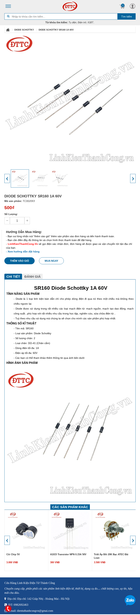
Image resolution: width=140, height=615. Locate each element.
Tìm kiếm (126, 16)
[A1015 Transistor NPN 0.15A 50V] (68, 530)
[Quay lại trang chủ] (8, 30)
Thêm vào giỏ (19, 260)
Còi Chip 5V (11, 554)
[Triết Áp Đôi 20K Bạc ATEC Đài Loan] (111, 530)
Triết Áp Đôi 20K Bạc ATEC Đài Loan (109, 556)
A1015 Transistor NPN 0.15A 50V (66, 554)
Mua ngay (51, 260)
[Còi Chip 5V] (24, 530)
